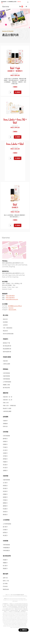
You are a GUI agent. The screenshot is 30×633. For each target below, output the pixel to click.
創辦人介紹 (6, 580)
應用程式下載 (6, 343)
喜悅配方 (5, 488)
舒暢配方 (5, 494)
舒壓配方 (5, 444)
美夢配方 (5, 485)
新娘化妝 (5, 426)
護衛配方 (5, 506)
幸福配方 (5, 560)
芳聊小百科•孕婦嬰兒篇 (9, 405)
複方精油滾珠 (6, 387)
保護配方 (5, 462)
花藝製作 (5, 420)
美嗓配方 (5, 459)
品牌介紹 (5, 578)
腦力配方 (5, 527)
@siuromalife (13, 309)
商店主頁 (5, 319)
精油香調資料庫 (7, 349)
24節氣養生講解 (7, 411)
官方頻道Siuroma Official (15, 306)
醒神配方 (5, 438)
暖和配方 (5, 514)
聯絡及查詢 (6, 589)
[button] (21, 6)
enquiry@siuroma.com (12, 299)
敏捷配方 (5, 497)
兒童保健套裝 (6, 376)
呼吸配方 (5, 500)
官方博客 (5, 583)
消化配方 (5, 450)
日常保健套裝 (6, 373)
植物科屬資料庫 (7, 351)
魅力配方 (5, 565)
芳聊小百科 (6, 402)
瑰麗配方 (5, 562)
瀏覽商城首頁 (11, 2)
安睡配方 (5, 441)
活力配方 (5, 482)
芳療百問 (5, 361)
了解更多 (15, 87)
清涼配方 (5, 465)
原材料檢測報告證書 (8, 333)
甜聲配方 (5, 503)
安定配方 (5, 491)
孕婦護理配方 (6, 547)
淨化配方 (5, 467)
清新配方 (5, 511)
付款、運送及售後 (7, 328)
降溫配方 (5, 509)
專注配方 (5, 535)
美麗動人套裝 (6, 384)
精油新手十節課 (7, 408)
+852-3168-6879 (10, 297)
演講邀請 (5, 423)
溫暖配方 (5, 470)
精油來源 (5, 331)
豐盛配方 (5, 568)
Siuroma (11, 308)
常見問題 (5, 322)
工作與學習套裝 (7, 382)
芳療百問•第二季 (7, 400)
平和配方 (5, 447)
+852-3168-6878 (10, 295)
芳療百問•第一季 (7, 397)
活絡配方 (5, 453)
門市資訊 (5, 586)
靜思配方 (5, 532)
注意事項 (5, 325)
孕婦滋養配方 (6, 550)
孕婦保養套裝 (6, 379)
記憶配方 (5, 529)
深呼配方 (5, 456)
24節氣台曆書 (6, 364)
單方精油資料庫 (7, 346)
